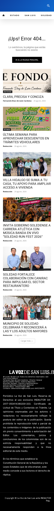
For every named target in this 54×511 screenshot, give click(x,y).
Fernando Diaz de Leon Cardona (17, 101)
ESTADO (7, 129)
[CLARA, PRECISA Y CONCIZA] (27, 81)
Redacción (7, 146)
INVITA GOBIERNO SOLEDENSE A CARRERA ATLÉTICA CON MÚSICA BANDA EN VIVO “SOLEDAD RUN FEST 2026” (27, 231)
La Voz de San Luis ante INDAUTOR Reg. (34, 499)
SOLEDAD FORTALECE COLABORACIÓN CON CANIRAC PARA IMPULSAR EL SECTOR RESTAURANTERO (25, 280)
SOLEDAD (7, 220)
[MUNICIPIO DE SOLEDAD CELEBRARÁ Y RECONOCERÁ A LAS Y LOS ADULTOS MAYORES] (27, 308)
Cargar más (26, 341)
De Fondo (7, 92)
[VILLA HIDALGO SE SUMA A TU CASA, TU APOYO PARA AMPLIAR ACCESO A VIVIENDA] (27, 164)
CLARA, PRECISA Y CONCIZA (23, 97)
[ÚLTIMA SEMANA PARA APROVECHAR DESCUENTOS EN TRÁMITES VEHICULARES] (27, 119)
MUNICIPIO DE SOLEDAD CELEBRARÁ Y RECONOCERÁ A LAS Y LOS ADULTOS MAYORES (25, 327)
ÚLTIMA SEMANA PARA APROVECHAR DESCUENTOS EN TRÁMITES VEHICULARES (26, 138)
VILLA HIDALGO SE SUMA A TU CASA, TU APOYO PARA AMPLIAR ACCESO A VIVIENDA (27, 183)
